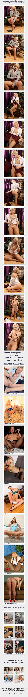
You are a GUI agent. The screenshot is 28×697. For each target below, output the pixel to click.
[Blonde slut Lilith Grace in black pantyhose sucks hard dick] (14, 482)
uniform (12, 453)
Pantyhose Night (9, 624)
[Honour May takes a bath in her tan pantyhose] (14, 542)
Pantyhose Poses (8, 639)
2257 (21, 693)
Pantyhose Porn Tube (13, 690)
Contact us (11, 693)
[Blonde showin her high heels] (14, 422)
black (5, 423)
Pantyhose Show (9, 653)
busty (16, 603)
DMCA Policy (16, 693)
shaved (16, 393)
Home (7, 693)
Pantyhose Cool (19, 639)
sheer (13, 393)
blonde (13, 423)
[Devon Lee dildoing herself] (14, 602)
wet (6, 543)
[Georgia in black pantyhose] (14, 572)
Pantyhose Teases (19, 624)
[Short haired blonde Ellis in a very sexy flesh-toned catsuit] (14, 392)
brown (5, 603)
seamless (8, 453)
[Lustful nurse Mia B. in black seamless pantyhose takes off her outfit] (14, 452)
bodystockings (8, 393)
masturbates (9, 603)
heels (10, 423)
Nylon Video (5, 690)
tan (4, 393)
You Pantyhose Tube (19, 653)
